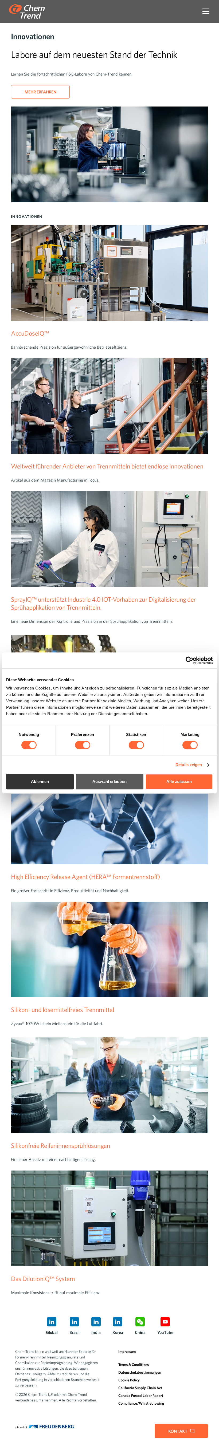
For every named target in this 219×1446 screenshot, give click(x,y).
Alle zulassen (178, 781)
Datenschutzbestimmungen (139, 1372)
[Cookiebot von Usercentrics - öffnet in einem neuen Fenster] (189, 660)
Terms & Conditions (133, 1364)
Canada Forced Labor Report (140, 1395)
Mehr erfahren (40, 91)
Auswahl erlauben (109, 781)
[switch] (82, 745)
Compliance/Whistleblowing (141, 1403)
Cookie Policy (129, 1380)
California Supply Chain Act (140, 1387)
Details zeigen (188, 764)
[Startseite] (27, 11)
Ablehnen (40, 781)
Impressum (127, 1351)
